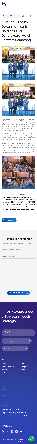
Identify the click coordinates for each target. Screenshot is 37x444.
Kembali (10, 220)
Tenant (23, 373)
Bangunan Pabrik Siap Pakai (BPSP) (14, 413)
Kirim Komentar (16, 293)
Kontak (4, 373)
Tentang (23, 364)
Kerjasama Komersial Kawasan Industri (15, 416)
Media (23, 370)
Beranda (4, 364)
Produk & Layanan (8, 367)
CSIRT (4, 390)
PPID (3, 387)
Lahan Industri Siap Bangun (11, 410)
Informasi (5, 370)
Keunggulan (24, 367)
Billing (3, 396)
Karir (3, 393)
